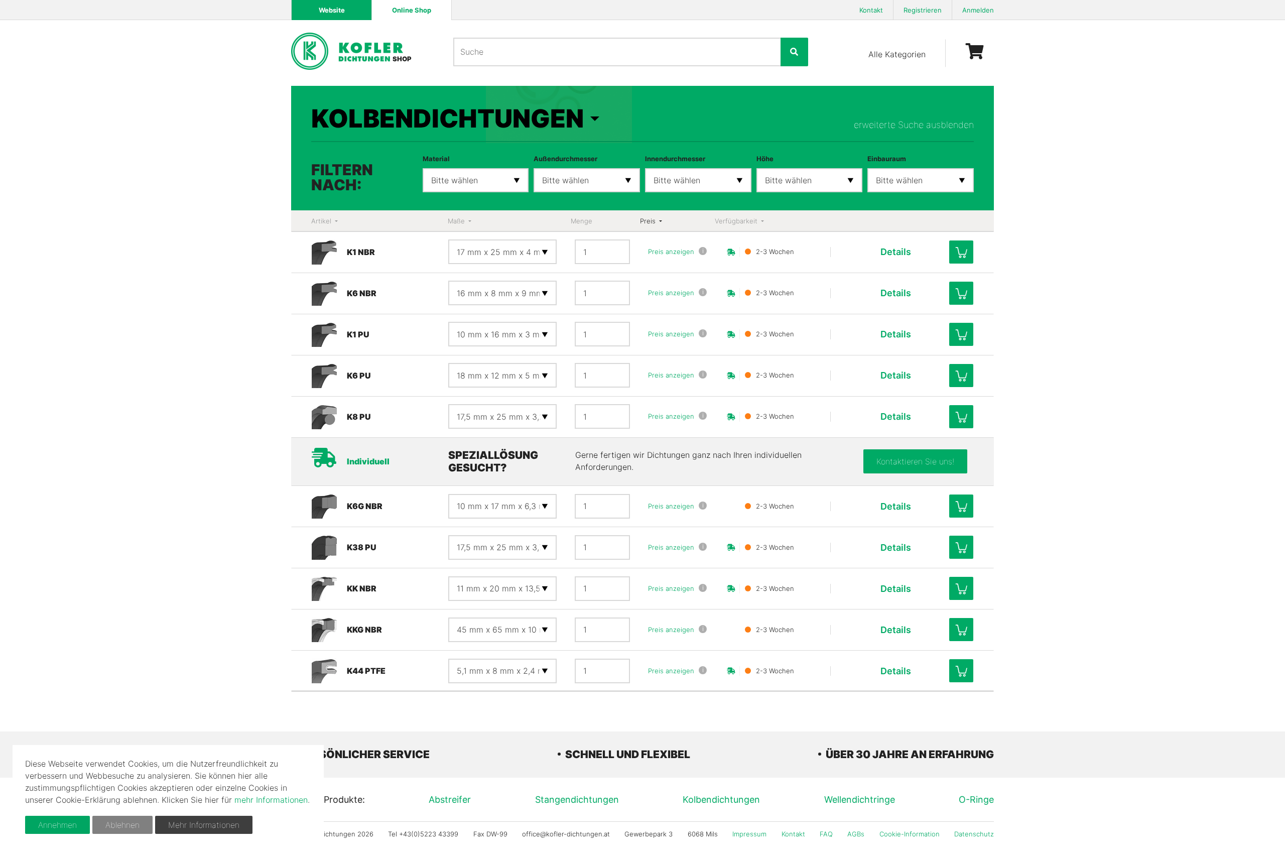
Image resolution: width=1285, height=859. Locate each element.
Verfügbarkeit (737, 221)
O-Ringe (976, 799)
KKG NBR (364, 630)
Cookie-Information (909, 834)
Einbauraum (886, 159)
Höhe (765, 159)
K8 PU (359, 417)
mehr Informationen (271, 800)
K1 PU (358, 334)
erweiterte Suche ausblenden (914, 125)
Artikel (322, 221)
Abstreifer (450, 799)
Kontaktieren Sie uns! (915, 461)
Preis (649, 221)
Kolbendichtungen (721, 799)
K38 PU (361, 547)
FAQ (826, 834)
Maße (457, 221)
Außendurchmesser (565, 159)
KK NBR (361, 588)
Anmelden (978, 10)
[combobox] (476, 180)
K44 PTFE (366, 671)
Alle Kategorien (897, 54)
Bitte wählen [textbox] (454, 180)
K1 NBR (361, 252)
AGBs (855, 834)
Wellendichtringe (859, 799)
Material (436, 159)
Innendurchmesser (675, 159)
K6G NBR (364, 506)
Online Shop (411, 10)
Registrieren (923, 10)
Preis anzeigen (671, 252)
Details (895, 252)
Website (332, 10)
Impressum (749, 834)
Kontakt (871, 10)
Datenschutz (974, 834)
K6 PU (359, 376)
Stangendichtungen (577, 799)
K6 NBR (361, 293)
